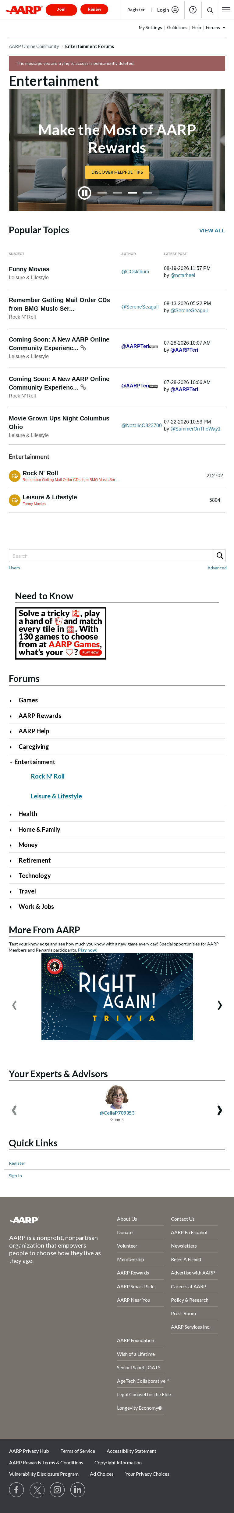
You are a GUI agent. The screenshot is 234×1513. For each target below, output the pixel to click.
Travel (27, 891)
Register (136, 9)
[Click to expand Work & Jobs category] (13, 907)
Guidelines (177, 27)
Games (28, 700)
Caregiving (34, 746)
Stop (84, 193)
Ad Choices (102, 1474)
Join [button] (61, 9)
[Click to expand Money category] (13, 845)
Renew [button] (94, 9)
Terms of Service (77, 1451)
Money (28, 844)
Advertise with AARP (193, 1272)
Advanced (217, 567)
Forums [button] (213, 27)
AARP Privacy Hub (29, 1451)
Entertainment (35, 761)
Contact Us (183, 1219)
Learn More (117, 163)
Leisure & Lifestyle (29, 277)
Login (163, 10)
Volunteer (127, 1246)
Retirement (35, 860)
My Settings (150, 27)
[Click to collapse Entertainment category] (11, 762)
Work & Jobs (36, 906)
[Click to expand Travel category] (13, 891)
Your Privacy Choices (147, 1474)
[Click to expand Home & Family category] (13, 830)
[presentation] (14, 1002)
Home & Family (39, 829)
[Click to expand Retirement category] (13, 861)
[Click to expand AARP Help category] (13, 731)
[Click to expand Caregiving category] (13, 747)
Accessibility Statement (131, 1451)
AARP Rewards (40, 715)
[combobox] (117, 555)
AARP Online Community (34, 46)
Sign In (15, 1175)
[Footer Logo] (47, 1220)
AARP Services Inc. (190, 1327)
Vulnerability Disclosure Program (44, 1474)
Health (28, 813)
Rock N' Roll (22, 317)
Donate (125, 1232)
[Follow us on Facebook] (16, 1490)
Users (14, 567)
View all (212, 231)
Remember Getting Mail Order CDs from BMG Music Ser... (70, 480)
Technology (35, 875)
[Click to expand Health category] (13, 814)
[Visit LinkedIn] (78, 1490)
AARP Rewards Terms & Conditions (46, 1462)
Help (193, 10)
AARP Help (34, 730)
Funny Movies (29, 269)
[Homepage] (24, 9)
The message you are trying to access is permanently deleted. (75, 63)
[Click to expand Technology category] (13, 876)
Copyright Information (118, 1462)
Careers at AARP (188, 1286)
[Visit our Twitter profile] (37, 1490)
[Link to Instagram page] (57, 1490)
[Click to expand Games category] (13, 700)
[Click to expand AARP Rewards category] (13, 716)
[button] (210, 10)
